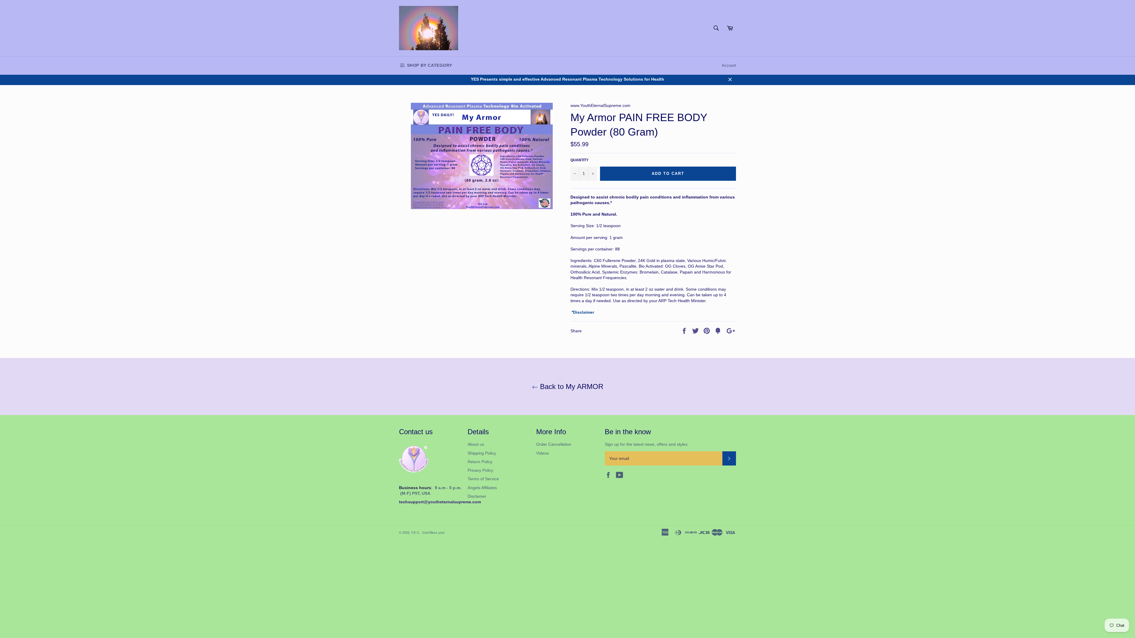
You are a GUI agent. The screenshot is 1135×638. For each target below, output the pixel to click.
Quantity (579, 160)
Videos (542, 453)
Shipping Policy (482, 453)
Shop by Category (429, 65)
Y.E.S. (416, 532)
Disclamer (477, 496)
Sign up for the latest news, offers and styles (646, 444)
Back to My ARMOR (570, 386)
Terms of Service (483, 478)
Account (729, 65)
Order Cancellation (553, 444)
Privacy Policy (480, 470)
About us (476, 444)
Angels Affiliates (482, 487)
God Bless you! (433, 532)
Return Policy (480, 461)
